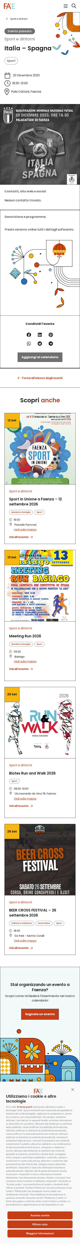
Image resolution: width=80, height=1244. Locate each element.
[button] (72, 1089)
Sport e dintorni (19, 39)
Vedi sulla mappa (25, 529)
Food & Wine (44, 923)
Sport (11, 61)
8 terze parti (24, 1107)
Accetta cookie (40, 1215)
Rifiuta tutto (40, 1224)
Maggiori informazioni (40, 1233)
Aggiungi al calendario (40, 357)
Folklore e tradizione (22, 923)
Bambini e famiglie (21, 512)
